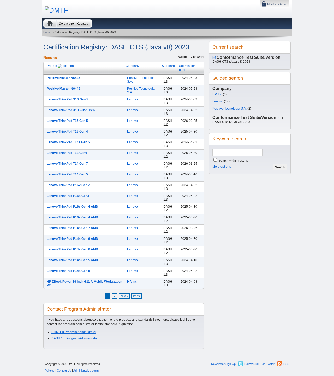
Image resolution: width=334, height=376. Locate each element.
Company (132, 66)
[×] (214, 58)
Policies (50, 370)
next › (124, 296)
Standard (168, 66)
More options (221, 166)
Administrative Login (86, 370)
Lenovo (132, 99)
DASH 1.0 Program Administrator (74, 338)
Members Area (276, 4)
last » (136, 296)
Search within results (233, 160)
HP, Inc (132, 281)
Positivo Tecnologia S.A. (229, 108)
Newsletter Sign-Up (223, 364)
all (279, 118)
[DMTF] (56, 10)
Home (50, 23)
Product (52, 66)
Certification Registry (73, 23)
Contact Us (64, 370)
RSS (286, 364)
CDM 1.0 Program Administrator (73, 332)
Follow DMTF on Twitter (259, 364)
